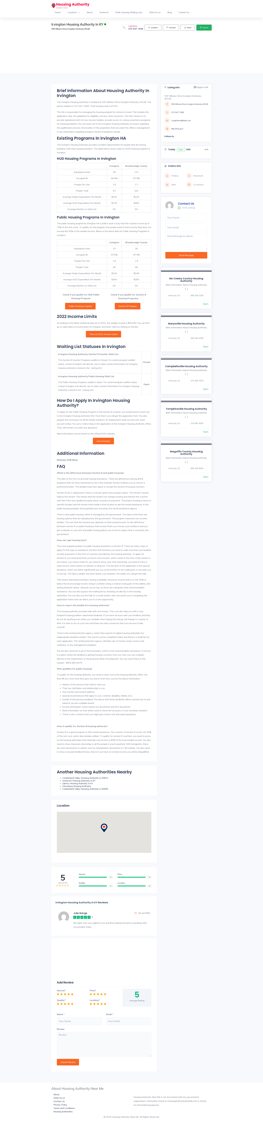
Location (154, 28)
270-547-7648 (135, 28)
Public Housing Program (80, 306)
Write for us (155, 12)
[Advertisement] (131, 54)
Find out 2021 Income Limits (103, 334)
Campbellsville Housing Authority (186, 366)
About (90, 12)
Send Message (186, 255)
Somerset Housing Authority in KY (78, 780)
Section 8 (103, 12)
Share (189, 28)
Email (109, 1014)
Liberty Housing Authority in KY (77, 783)
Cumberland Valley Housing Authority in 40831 (85, 778)
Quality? (61, 1000)
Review (205, 28)
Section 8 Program (127, 306)
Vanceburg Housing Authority (76, 786)
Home (58, 12)
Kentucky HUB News (67, 460)
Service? (61, 990)
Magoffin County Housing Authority (186, 453)
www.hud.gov (103, 441)
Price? (93, 990)
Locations (72, 12)
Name (60, 1014)
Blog (169, 12)
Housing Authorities (63, 1111)
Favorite (172, 28)
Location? (95, 1000)
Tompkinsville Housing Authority (186, 408)
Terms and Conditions (64, 1108)
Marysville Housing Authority (186, 323)
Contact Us (184, 12)
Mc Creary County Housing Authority (186, 280)
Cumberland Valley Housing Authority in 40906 (85, 788)
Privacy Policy (60, 1104)
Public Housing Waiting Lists (128, 12)
